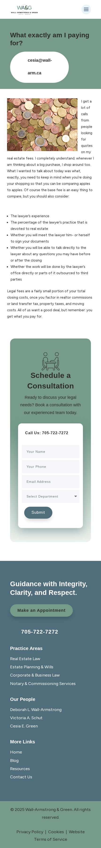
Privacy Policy (29, 831)
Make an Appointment (41, 610)
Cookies (56, 831)
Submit (38, 512)
